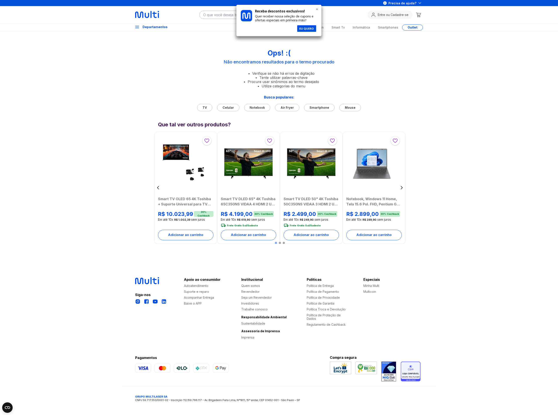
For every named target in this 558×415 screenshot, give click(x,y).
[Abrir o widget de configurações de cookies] (7, 407)
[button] (276, 243)
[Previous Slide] (158, 188)
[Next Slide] (402, 188)
